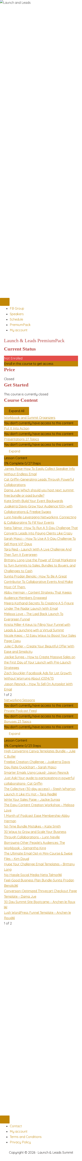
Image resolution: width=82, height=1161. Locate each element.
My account (18, 330)
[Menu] (5, 302)
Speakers (17, 314)
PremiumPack (20, 325)
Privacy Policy (20, 1142)
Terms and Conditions (26, 1137)
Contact (16, 1126)
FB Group (17, 308)
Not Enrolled (13, 358)
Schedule (16, 319)
